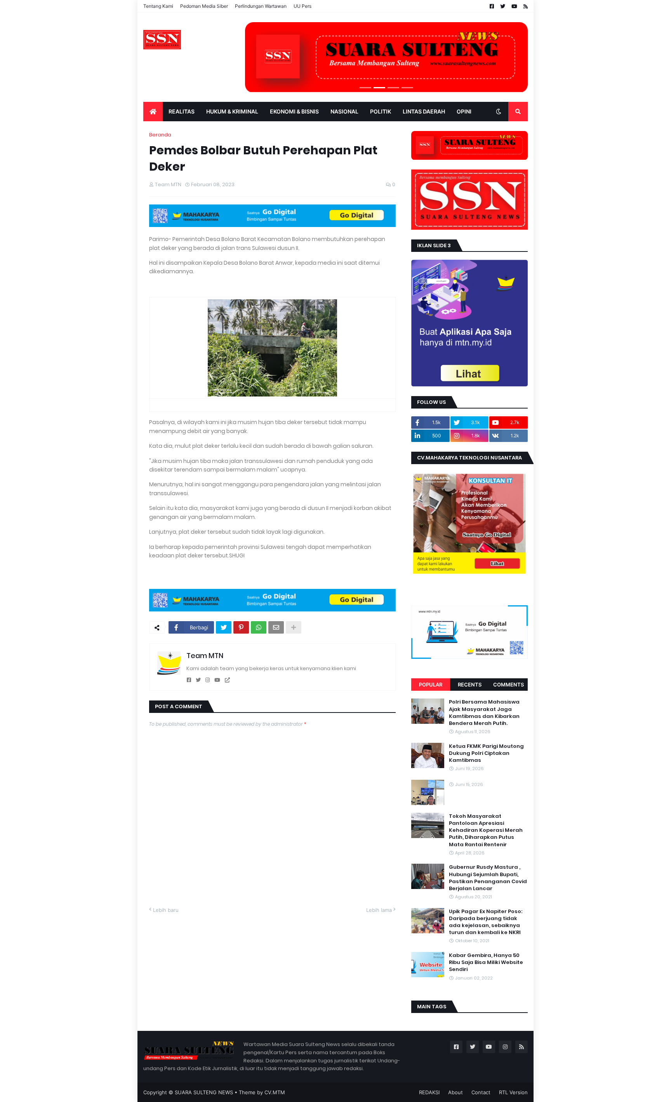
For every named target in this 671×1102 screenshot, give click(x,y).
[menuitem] (153, 111)
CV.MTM (274, 1092)
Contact (480, 1092)
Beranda (160, 134)
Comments (508, 684)
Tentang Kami (158, 6)
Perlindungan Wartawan (261, 6)
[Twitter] (223, 627)
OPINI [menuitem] (464, 111)
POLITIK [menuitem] (380, 111)
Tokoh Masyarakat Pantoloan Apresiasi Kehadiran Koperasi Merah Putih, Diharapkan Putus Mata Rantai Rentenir (486, 830)
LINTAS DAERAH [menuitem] (424, 111)
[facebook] (189, 680)
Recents (470, 684)
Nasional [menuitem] (344, 111)
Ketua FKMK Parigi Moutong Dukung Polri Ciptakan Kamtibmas (486, 753)
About (455, 1092)
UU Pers (302, 6)
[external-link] (227, 680)
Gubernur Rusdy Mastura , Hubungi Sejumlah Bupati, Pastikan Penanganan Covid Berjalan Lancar (488, 878)
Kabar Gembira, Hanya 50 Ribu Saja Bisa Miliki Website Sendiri (486, 962)
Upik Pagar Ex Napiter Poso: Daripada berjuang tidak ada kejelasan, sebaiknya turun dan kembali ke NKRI (485, 922)
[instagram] (207, 680)
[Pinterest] (241, 627)
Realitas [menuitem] (182, 111)
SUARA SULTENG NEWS (204, 1092)
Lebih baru (166, 910)
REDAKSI (429, 1092)
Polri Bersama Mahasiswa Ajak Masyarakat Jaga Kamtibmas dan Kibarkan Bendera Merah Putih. (484, 713)
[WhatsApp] (258, 627)
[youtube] (217, 680)
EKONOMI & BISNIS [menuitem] (294, 111)
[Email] (276, 627)
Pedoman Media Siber (204, 6)
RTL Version (513, 1092)
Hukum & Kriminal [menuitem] (232, 111)
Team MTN (204, 655)
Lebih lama (379, 910)
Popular (430, 684)
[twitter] (198, 680)
